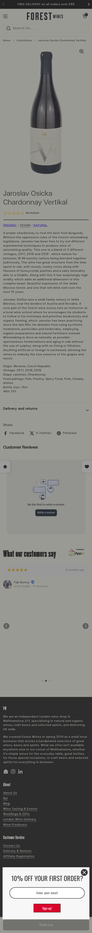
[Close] (84, 872)
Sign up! (47, 908)
